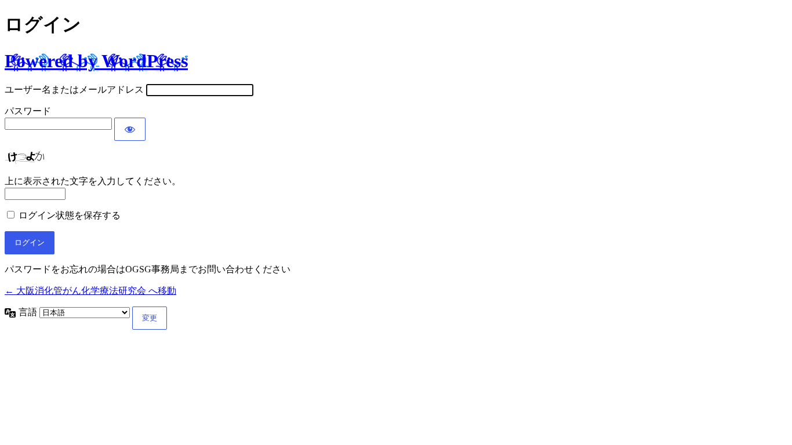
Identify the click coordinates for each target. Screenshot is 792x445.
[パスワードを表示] (130, 129)
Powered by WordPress (96, 60)
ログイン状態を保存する (70, 215)
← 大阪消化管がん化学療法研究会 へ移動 (90, 291)
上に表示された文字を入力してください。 (93, 181)
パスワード (28, 111)
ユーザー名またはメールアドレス (74, 89)
